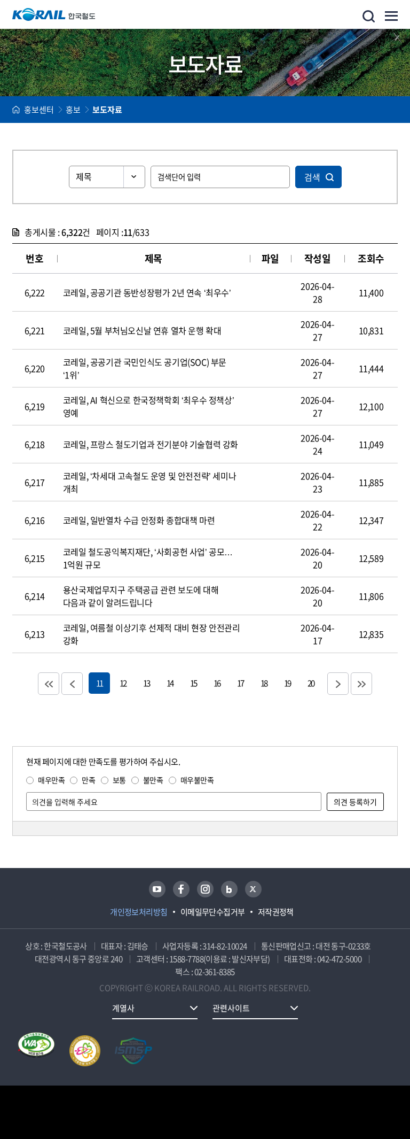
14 (170, 683)
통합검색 (368, 16)
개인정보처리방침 (139, 912)
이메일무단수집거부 (212, 912)
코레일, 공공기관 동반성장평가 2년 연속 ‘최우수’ (147, 292)
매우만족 (51, 780)
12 (123, 683)
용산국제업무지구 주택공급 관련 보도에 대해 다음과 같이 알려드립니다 (141, 596)
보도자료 (107, 109)
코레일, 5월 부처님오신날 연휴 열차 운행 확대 (142, 330)
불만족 (153, 780)
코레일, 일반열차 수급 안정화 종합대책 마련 (139, 520)
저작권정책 (276, 912)
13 (146, 683)
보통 (119, 780)
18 (264, 683)
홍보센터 (39, 109)
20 (311, 683)
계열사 (123, 1008)
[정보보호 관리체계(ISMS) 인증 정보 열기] (133, 1051)
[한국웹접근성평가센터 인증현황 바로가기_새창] (36, 1051)
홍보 (73, 109)
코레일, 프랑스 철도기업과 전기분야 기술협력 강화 (150, 444)
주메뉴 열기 (391, 16)
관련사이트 (231, 1008)
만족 (88, 780)
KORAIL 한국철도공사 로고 (54, 14)
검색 (312, 177)
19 (287, 683)
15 (193, 683)
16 (217, 683)
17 (240, 683)
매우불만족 (197, 780)
